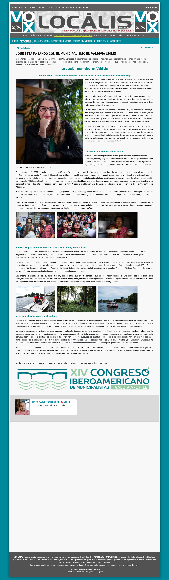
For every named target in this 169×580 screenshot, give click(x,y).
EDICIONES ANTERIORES (84, 41)
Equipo (50, 7)
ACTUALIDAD (26, 41)
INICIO (15, 41)
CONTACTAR (102, 41)
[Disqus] (84, 454)
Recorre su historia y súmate (73, 35)
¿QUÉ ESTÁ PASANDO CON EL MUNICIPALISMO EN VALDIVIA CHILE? (66, 54)
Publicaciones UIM (65, 7)
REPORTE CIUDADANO (61, 41)
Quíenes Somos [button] (36, 7)
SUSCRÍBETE (115, 41)
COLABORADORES (41, 41)
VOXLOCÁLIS (18, 7)
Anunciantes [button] (82, 7)
